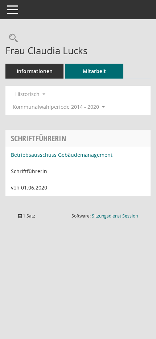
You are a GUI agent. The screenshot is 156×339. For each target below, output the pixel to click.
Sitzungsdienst (115, 216)
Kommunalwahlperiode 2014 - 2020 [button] (56, 106)
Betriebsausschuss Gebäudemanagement (61, 154)
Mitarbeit (94, 71)
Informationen (35, 71)
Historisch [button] (28, 94)
